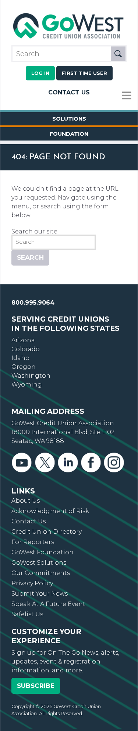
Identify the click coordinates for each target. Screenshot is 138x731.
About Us (25, 500)
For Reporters (32, 541)
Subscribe (35, 685)
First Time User (84, 73)
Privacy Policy (32, 583)
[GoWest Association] (69, 38)
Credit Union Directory (46, 531)
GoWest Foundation (42, 552)
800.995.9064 (32, 302)
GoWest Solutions (38, 562)
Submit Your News (39, 593)
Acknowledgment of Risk (50, 511)
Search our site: (35, 231)
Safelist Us (27, 614)
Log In (40, 73)
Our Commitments (40, 572)
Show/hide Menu (126, 96)
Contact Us (69, 92)
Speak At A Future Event (48, 603)
